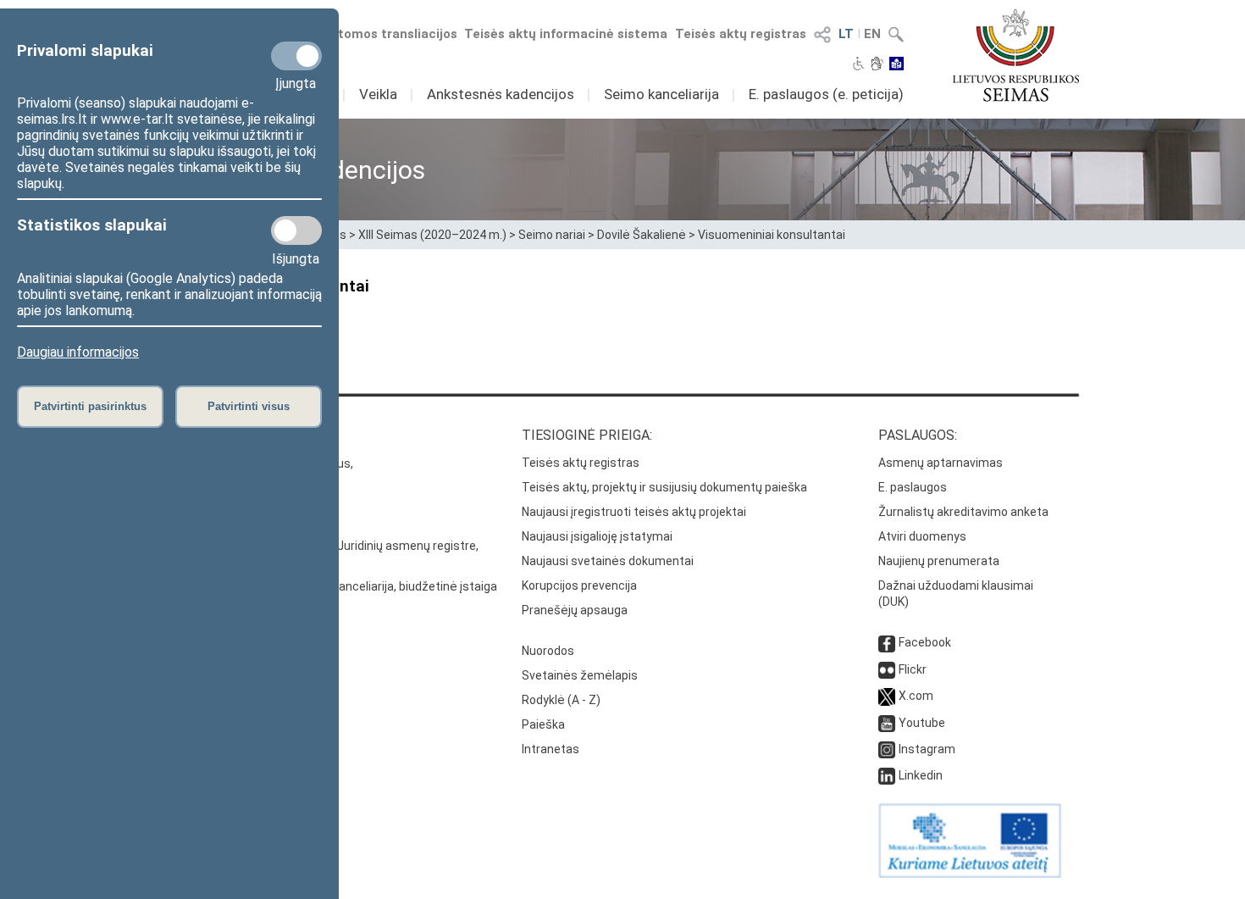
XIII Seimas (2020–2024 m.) (432, 234)
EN (872, 34)
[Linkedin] (886, 775)
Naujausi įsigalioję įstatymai (597, 536)
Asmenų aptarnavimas (940, 462)
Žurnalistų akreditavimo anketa (963, 512)
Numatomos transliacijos (379, 34)
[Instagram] (886, 749)
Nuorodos (548, 651)
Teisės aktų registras (740, 34)
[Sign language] (877, 65)
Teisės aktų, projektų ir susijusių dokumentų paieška (664, 487)
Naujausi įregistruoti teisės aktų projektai (634, 512)
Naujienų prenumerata (938, 561)
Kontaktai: (203, 435)
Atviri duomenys (922, 536)
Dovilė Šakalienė (641, 234)
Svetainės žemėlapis (580, 675)
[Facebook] (886, 642)
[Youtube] (886, 723)
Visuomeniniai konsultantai (771, 234)
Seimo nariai (551, 234)
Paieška (543, 724)
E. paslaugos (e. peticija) (826, 94)
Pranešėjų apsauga (575, 610)
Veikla (378, 94)
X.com (916, 695)
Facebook (925, 642)
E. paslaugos (912, 487)
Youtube (922, 723)
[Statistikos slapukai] (296, 230)
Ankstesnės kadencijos (500, 94)
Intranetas (550, 749)
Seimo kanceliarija (661, 94)
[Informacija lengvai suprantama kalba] (896, 65)
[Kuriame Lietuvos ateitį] (969, 873)
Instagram (927, 749)
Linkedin (921, 775)
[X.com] (886, 695)
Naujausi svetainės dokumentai (608, 561)
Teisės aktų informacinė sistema (565, 34)
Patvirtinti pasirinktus (90, 406)
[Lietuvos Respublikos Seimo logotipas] (1016, 55)
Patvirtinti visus (249, 406)
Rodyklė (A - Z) (561, 700)
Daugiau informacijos (78, 352)
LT (846, 34)
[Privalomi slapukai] (296, 56)
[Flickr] (886, 669)
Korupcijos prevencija (579, 585)
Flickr (913, 669)
